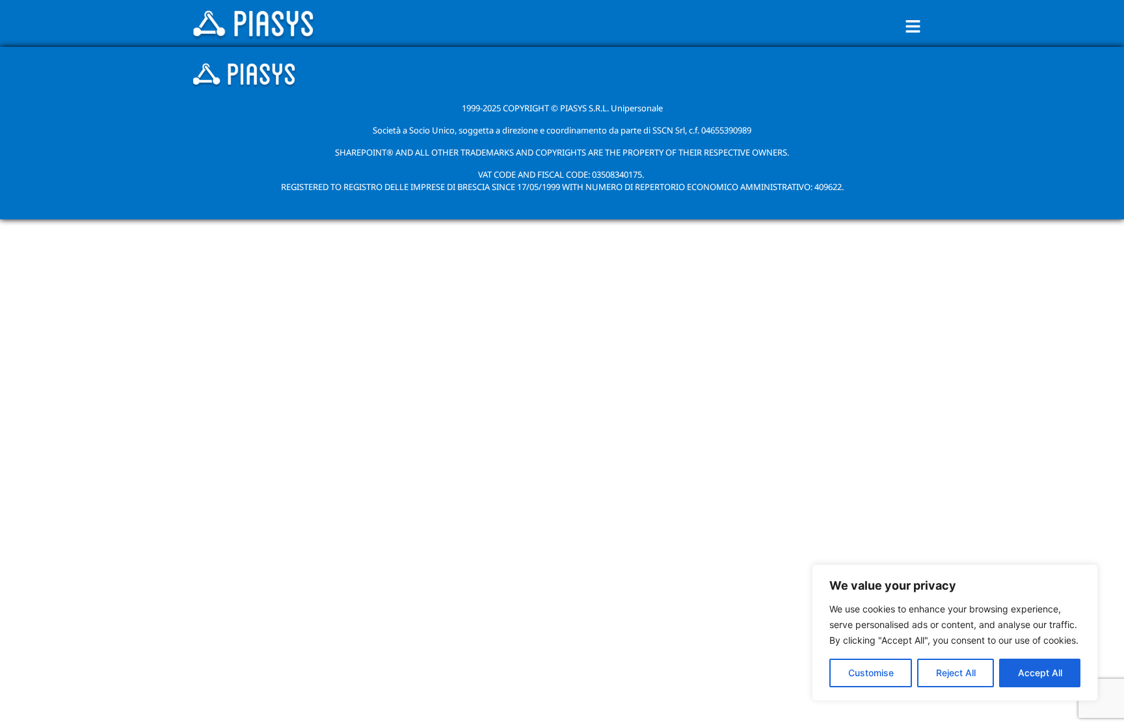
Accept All (1040, 672)
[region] (955, 632)
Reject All (956, 672)
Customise (871, 672)
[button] (913, 26)
